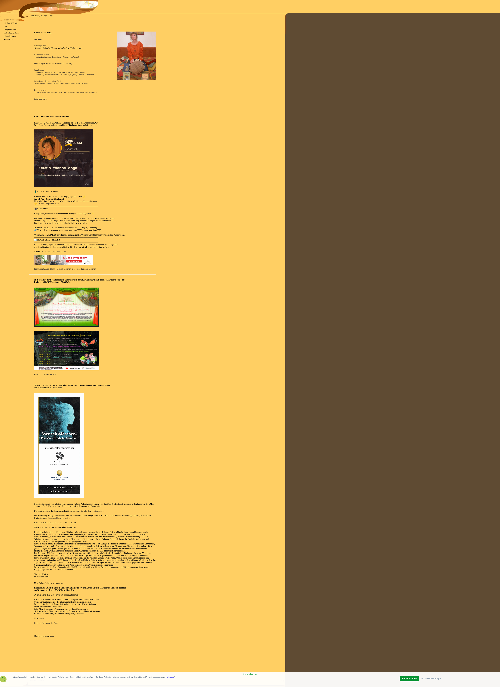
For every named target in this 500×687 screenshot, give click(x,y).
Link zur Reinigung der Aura (46, 623)
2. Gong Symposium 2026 (48, 204)
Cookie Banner (250, 674)
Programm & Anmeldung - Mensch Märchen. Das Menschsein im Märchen (65, 269)
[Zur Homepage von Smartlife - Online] (3, 679)
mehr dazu (169, 677)
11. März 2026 (55, 388)
